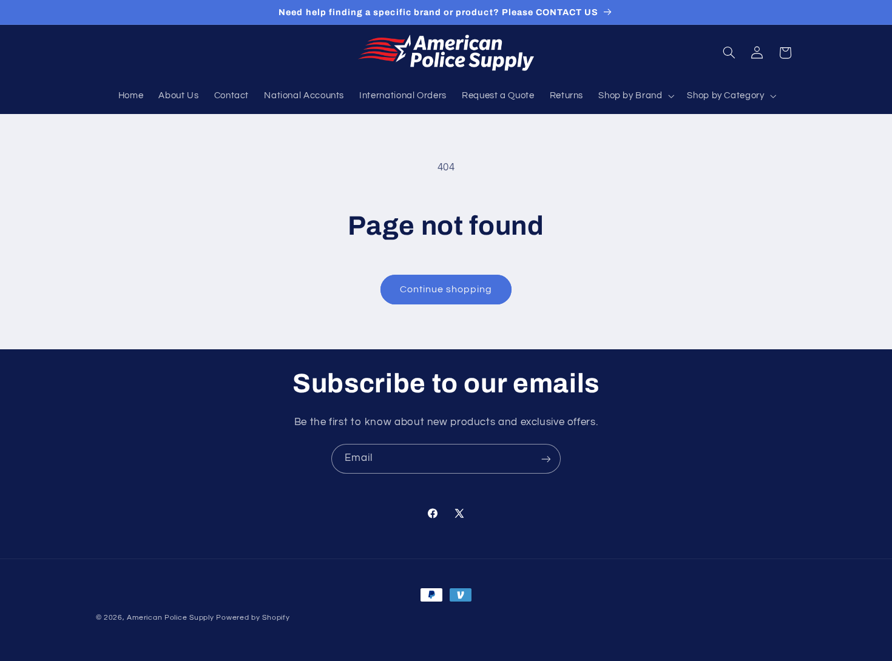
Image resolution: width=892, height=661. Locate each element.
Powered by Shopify (252, 617)
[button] (635, 95)
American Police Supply (170, 617)
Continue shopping (446, 289)
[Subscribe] (546, 459)
